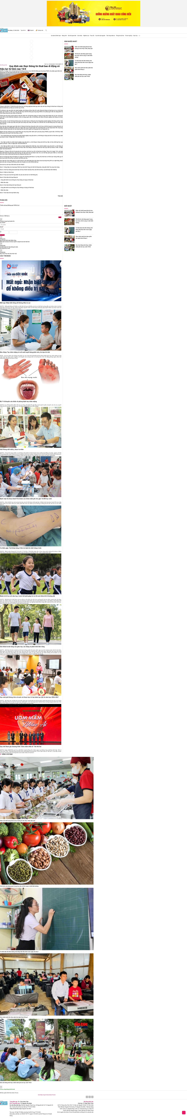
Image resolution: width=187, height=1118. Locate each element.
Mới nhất (68, 206)
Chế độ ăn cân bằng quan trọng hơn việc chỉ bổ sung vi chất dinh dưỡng (83, 55)
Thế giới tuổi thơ (120, 35)
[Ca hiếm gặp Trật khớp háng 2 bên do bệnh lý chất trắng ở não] (30, 526)
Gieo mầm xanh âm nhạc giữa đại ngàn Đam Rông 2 (84, 68)
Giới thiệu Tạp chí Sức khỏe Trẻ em (47, 1095)
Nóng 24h (64, 35)
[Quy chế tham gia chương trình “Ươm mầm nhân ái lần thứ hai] (30, 724)
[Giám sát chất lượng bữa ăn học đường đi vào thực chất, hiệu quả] (69, 49)
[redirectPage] (31, 61)
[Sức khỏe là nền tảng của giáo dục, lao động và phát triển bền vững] (30, 624)
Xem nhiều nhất (70, 41)
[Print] (31, 57)
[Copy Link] (31, 49)
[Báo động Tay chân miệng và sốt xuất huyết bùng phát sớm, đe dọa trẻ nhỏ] (30, 330)
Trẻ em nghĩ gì (128, 35)
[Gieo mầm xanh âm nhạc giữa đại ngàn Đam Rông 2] (69, 70)
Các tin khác (5, 256)
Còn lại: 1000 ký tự (4, 216)
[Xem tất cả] (139, 36)
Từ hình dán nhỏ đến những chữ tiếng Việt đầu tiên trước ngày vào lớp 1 (84, 62)
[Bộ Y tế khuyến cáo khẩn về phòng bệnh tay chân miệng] (30, 379)
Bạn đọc (135, 35)
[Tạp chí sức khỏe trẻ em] (4, 32)
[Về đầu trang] (184, 1112)
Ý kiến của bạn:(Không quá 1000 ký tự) (9, 205)
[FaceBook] (87, 1097)
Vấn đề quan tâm (72, 35)
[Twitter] (31, 45)
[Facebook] (31, 41)
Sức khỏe (79, 35)
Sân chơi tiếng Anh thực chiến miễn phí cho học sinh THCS (83, 75)
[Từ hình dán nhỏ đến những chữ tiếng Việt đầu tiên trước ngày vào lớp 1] (69, 63)
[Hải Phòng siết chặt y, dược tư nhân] (30, 427)
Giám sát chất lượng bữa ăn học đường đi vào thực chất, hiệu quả (83, 47)
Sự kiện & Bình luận (56, 35)
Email (1, 227)
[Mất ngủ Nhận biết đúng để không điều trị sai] (30, 280)
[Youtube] (92, 1097)
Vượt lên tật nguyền (100, 35)
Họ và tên (2, 222)
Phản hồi (3, 200)
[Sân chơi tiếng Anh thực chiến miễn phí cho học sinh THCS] (69, 77)
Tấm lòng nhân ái (110, 35)
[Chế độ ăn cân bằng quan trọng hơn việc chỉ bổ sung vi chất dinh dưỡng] (69, 56)
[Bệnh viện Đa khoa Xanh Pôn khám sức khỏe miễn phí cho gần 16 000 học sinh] (30, 476)
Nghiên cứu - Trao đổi (88, 35)
